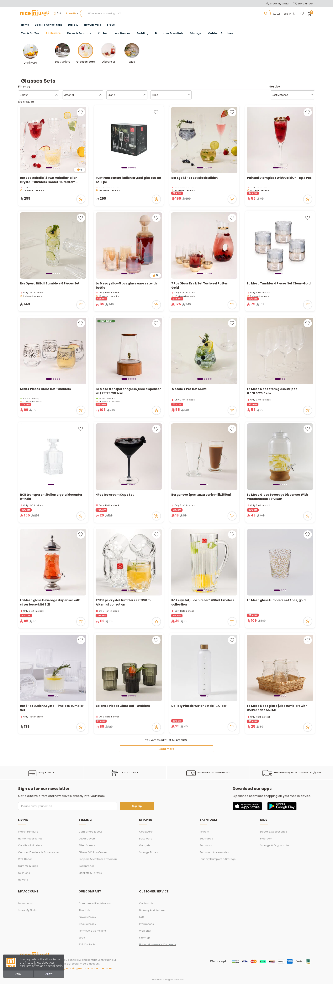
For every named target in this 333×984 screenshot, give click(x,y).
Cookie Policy (87, 924)
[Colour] (56, 95)
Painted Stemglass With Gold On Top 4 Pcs (279, 178)
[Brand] (145, 95)
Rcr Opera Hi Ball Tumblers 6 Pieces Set (50, 283)
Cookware (146, 831)
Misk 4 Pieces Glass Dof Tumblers (45, 389)
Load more (166, 749)
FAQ (141, 917)
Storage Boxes (148, 852)
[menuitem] (48, 24)
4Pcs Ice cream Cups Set (115, 495)
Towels (204, 831)
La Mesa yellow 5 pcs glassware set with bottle (126, 285)
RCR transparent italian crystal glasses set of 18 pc (128, 180)
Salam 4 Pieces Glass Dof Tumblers (123, 706)
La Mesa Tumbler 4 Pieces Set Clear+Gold (279, 283)
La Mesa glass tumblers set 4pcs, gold (276, 600)
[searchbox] (175, 13)
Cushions (24, 873)
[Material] (100, 95)
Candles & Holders (30, 845)
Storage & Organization (275, 845)
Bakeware (145, 838)
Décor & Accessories (273, 831)
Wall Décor (25, 859)
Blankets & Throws (90, 873)
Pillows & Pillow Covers (93, 852)
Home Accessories (30, 838)
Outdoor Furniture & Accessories (39, 852)
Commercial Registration (95, 903)
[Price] (189, 95)
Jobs (82, 937)
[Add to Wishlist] (81, 112)
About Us (84, 910)
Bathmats (206, 845)
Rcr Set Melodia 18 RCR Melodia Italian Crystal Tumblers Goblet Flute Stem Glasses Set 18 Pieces (48, 180)
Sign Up (137, 806)
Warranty (145, 931)
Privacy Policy (87, 917)
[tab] (48, 167)
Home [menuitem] (25, 25)
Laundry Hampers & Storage (218, 859)
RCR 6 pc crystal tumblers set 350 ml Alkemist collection (124, 602)
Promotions (146, 924)
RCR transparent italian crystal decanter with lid (51, 497)
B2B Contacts (87, 944)
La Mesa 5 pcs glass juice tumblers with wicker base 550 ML (277, 708)
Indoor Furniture (28, 831)
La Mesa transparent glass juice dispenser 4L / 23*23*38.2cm (128, 391)
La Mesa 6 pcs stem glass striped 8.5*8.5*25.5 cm (272, 391)
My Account (25, 903)
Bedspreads (86, 866)
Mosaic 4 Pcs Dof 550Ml (189, 389)
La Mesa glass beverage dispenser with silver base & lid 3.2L (50, 602)
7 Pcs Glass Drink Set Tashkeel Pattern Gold (200, 285)
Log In (287, 13)
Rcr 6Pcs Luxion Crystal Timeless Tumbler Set (52, 708)
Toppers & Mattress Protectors (98, 859)
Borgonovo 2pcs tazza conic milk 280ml (201, 495)
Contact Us (146, 903)
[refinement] (312, 95)
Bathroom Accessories (214, 852)
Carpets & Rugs (28, 866)
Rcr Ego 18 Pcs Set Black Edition (194, 178)
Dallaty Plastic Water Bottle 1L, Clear (199, 706)
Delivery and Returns (152, 910)
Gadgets (144, 845)
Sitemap (144, 937)
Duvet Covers (87, 838)
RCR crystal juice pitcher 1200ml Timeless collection (202, 602)
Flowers (23, 879)
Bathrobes (206, 838)
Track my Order (28, 910)
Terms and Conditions (93, 931)
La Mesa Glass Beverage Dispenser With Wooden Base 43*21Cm (277, 497)
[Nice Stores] (34, 13)
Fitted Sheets (87, 845)
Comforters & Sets (90, 831)
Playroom (266, 838)
